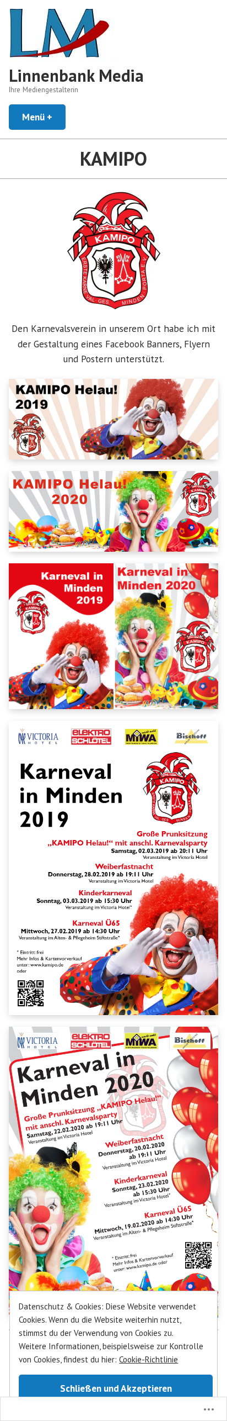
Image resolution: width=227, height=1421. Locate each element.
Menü (44, 116)
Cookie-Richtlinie (148, 1359)
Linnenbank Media (76, 75)
